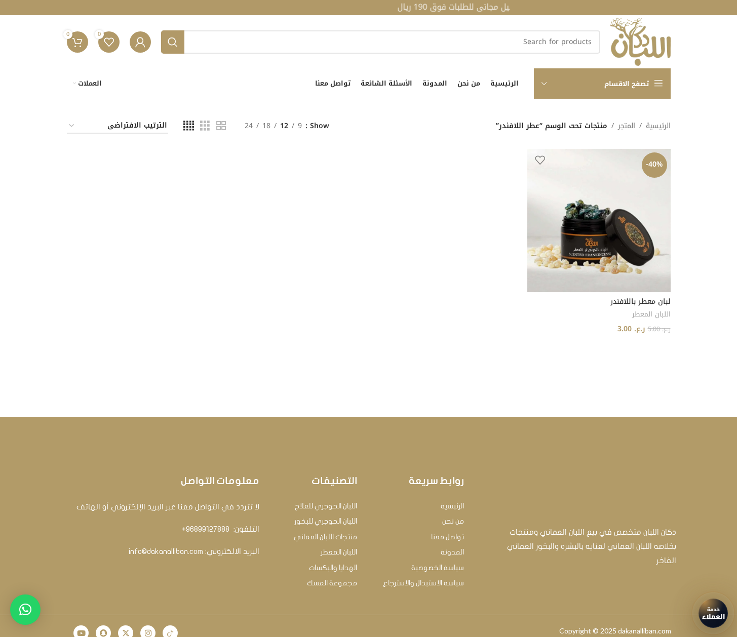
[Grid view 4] (188, 126)
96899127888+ (205, 529)
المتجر (626, 126)
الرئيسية (658, 126)
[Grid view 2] (221, 126)
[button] (25, 609)
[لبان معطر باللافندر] (599, 220)
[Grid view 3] (205, 126)
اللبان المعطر (651, 314)
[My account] (140, 42)
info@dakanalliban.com (166, 551)
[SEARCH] (172, 42)
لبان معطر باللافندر (640, 301)
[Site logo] (640, 41)
